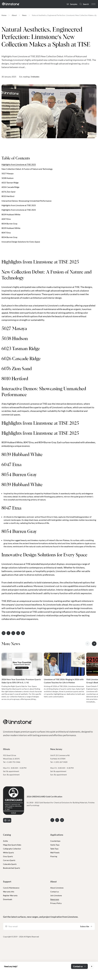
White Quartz (8, 852)
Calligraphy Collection (12, 849)
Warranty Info (8, 892)
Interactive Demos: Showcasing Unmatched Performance (26, 201)
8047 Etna (6, 232)
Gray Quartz (8, 856)
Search (86, 4)
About (14, 15)
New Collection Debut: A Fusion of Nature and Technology (27, 169)
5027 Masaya (7, 173)
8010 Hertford (8, 196)
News (24, 15)
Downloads (7, 899)
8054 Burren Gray (9, 223)
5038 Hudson (8, 178)
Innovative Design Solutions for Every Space (21, 241)
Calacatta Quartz (9, 864)
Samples (73, 4)
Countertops (55, 841)
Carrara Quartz (9, 860)
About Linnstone (56, 888)
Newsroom (54, 899)
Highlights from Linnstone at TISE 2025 (19, 164)
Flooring (53, 856)
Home (4, 15)
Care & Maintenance (11, 888)
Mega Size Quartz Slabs (12, 845)
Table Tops (54, 849)
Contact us (54, 892)
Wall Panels (54, 852)
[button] (93, 4)
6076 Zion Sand (8, 191)
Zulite (5, 841)
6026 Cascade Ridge (10, 187)
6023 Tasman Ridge (10, 182)
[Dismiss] (91, 966)
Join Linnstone (56, 895)
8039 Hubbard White (11, 214)
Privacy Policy (56, 903)
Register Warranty (10, 895)
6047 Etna (6, 219)
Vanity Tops (54, 845)
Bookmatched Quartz (11, 868)
